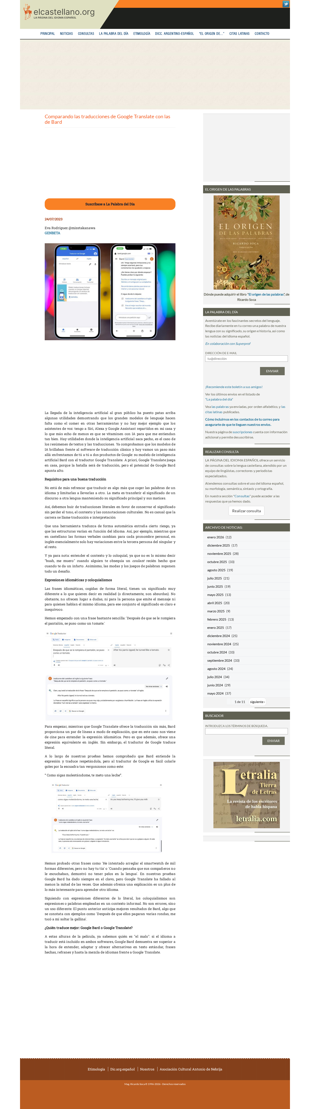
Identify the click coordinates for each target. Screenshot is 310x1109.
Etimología (141, 33)
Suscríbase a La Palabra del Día (110, 204)
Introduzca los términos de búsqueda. (236, 726)
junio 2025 (215, 586)
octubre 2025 (217, 562)
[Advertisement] (155, 74)
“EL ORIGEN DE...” (212, 33)
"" (219, 399)
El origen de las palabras (266, 294)
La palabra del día (113, 33)
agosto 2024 (216, 669)
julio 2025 (214, 578)
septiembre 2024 (219, 660)
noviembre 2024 (219, 644)
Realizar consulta (246, 510)
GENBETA (53, 233)
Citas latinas (239, 33)
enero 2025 (215, 627)
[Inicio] (69, 14)
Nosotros (147, 1069)
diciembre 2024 (218, 636)
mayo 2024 (215, 693)
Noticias (66, 33)
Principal (47, 33)
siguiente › (257, 702)
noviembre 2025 (219, 553)
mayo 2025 (215, 595)
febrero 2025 (216, 619)
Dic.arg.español (122, 1069)
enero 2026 (215, 537)
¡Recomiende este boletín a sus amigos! (234, 387)
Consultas (86, 33)
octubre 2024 (217, 652)
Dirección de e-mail (221, 353)
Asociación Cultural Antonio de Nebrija (191, 1069)
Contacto (262, 33)
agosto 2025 (216, 570)
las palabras (220, 407)
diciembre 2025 (218, 545)
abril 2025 (214, 603)
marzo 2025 (216, 611)
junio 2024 (215, 685)
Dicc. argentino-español (174, 33)
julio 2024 (214, 677)
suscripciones (242, 432)
